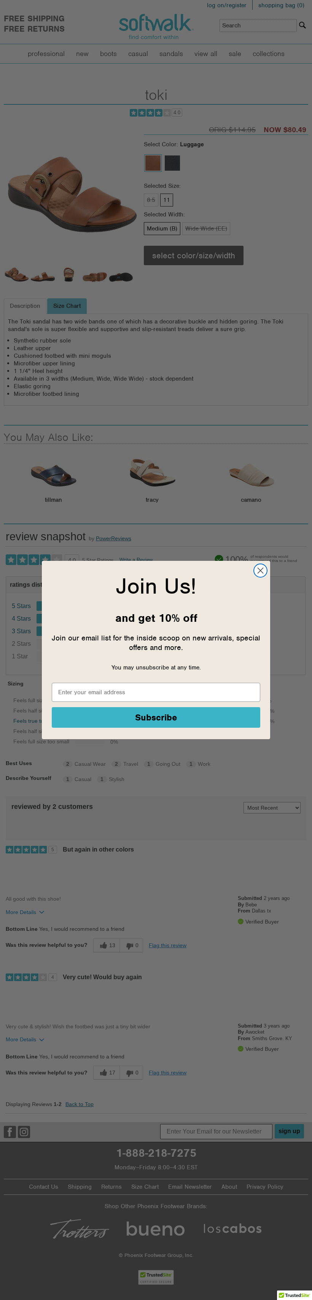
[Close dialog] (260, 570)
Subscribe (156, 717)
